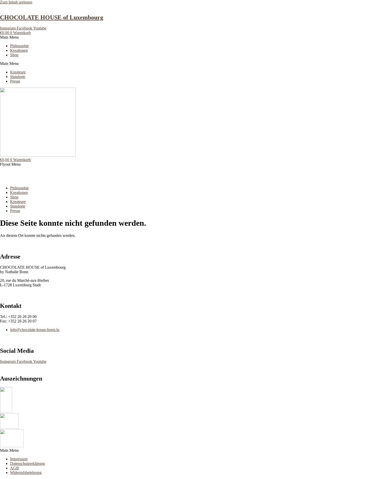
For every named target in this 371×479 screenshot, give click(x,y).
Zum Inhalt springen (16, 2)
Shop (14, 55)
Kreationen (19, 50)
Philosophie (19, 46)
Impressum (19, 459)
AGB (14, 468)
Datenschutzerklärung (27, 463)
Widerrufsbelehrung (26, 472)
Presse (15, 81)
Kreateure (18, 72)
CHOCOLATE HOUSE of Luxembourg (51, 17)
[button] (185, 37)
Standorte (17, 76)
